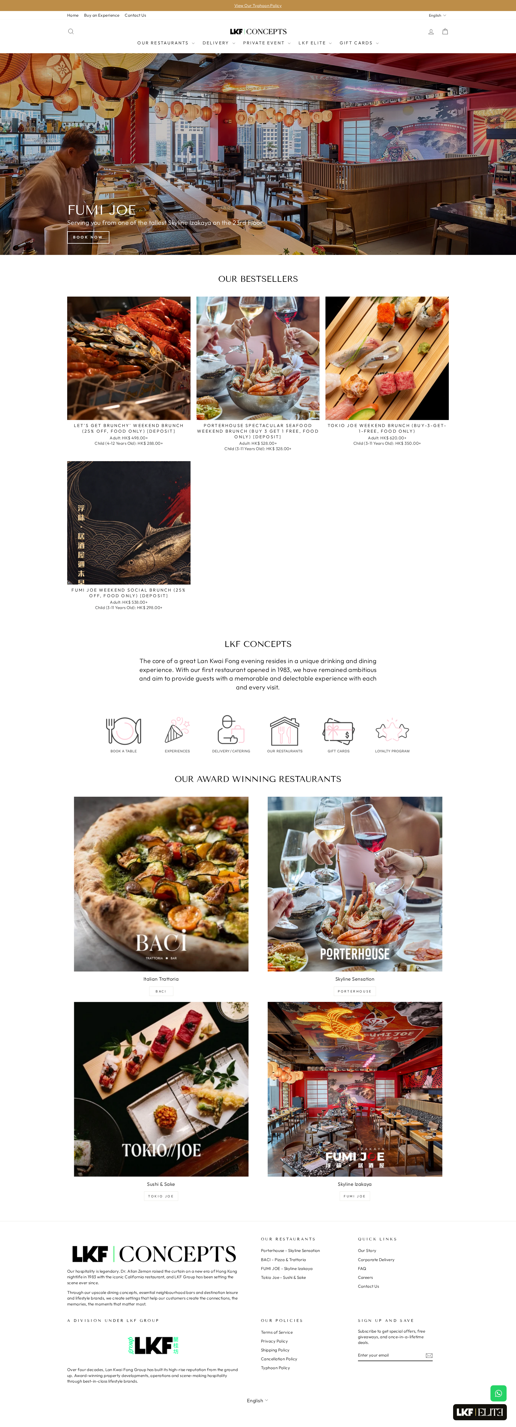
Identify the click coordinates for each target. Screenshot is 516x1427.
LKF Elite (313, 42)
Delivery (217, 42)
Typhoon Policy (275, 1367)
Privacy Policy (274, 1341)
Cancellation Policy (279, 1358)
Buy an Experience (102, 15)
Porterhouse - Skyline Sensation (290, 1250)
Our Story (367, 1250)
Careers (365, 1277)
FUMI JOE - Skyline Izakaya (287, 1268)
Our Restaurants (163, 42)
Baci (161, 991)
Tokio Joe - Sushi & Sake (283, 1277)
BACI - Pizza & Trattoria (283, 1259)
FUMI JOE (355, 1196)
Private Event (265, 42)
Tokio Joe (161, 1196)
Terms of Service (277, 1332)
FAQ (362, 1268)
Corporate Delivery (376, 1259)
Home (73, 15)
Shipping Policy (275, 1350)
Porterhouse (355, 991)
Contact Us (135, 15)
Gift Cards (357, 42)
